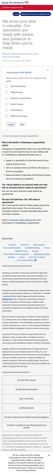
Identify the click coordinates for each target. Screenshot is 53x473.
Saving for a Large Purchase (20, 98)
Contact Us (24, 245)
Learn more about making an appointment (21, 135)
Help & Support (39, 245)
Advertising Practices (42, 254)
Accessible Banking (32, 248)
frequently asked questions (21, 220)
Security (35, 251)
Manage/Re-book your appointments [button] (35, 14)
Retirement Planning (17, 86)
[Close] (49, 455)
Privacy (47, 248)
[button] (26, 71)
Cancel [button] (11, 124)
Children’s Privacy (21, 251)
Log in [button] (16, 14)
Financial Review (16, 110)
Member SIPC (7, 299)
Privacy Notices (29, 470)
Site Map (11, 257)
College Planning (16, 92)
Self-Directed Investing (18, 116)
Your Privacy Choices (25, 260)
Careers (22, 257)
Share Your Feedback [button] (37, 257)
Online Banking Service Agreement (16, 254)
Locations (12, 245)
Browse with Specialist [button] (12, 248)
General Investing (16, 104)
